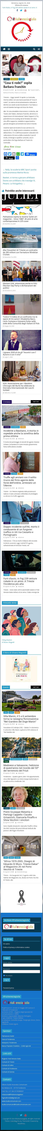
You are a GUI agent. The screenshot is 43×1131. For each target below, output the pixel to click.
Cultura (6, 79)
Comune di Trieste (8, 1062)
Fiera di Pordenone (8, 1039)
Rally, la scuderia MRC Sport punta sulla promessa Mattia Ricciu (19, 171)
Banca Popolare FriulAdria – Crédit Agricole (16, 1046)
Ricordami (8, 976)
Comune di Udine (7, 1065)
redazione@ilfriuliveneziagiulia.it (12, 1094)
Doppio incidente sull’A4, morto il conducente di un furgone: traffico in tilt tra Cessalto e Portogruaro (21, 530)
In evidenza (15, 427)
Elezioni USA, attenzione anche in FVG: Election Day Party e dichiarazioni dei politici (20, 285)
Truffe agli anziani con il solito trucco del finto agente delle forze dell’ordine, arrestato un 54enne (19, 481)
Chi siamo (6, 944)
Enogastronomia (16, 759)
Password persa (8, 988)
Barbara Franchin (8, 93)
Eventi (11, 712)
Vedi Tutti (36, 402)
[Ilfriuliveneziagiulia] (4, 49)
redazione (21, 438)
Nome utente (7, 962)
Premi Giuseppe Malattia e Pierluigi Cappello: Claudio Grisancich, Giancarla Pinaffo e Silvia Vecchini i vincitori (20, 815)
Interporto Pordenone (9, 1043)
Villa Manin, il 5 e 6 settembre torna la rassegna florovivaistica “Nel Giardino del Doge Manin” (20, 719)
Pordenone (24, 523)
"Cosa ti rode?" (34, 90)
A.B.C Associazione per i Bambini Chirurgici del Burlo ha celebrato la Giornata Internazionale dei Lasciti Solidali (18, 386)
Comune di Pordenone (9, 1069)
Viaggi (6, 761)
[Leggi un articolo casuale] (39, 49)
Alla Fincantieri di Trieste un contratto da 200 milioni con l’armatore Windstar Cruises (20, 252)
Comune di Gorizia (8, 1072)
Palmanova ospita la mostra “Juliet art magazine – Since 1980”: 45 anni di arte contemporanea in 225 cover (20, 218)
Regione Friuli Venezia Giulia (11, 1059)
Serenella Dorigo (22, 90)
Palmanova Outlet (8, 1036)
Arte (5, 712)
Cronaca (6, 427)
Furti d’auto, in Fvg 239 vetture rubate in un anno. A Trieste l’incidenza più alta (20, 581)
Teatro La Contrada (20, 93)
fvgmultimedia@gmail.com (11, 1098)
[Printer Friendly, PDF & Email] (12, 147)
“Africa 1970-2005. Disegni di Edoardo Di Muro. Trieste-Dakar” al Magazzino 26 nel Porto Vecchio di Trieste (21, 865)
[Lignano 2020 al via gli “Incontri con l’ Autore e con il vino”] (21, 331)
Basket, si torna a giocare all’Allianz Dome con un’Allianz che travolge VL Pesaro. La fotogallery (19, 180)
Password (6, 969)
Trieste (22, 79)
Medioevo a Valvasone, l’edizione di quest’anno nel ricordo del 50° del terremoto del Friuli (21, 768)
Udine (23, 427)
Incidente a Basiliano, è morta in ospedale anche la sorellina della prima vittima (21, 433)
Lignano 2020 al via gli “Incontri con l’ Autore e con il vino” (19, 353)
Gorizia (14, 572)
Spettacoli (14, 79)
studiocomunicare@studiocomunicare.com (16, 1104)
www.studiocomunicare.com (11, 1101)
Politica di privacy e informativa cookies (16, 947)
